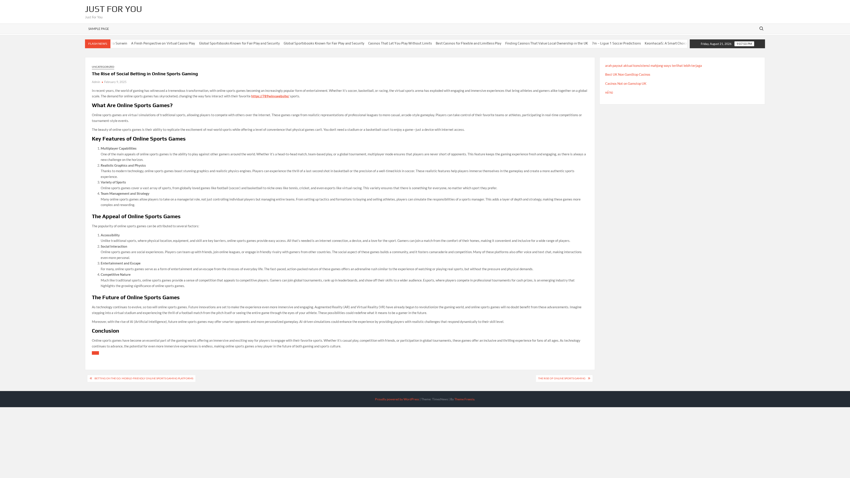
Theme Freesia (464, 399)
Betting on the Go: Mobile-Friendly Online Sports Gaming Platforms (144, 378)
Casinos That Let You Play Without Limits (376, 43)
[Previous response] (95, 353)
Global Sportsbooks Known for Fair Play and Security (216, 43)
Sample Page (98, 29)
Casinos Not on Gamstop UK (625, 83)
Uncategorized (103, 66)
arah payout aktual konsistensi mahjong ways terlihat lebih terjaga (653, 65)
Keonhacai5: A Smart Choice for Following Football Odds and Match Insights (680, 43)
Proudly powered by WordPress (397, 399)
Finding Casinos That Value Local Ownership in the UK (523, 43)
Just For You (113, 9)
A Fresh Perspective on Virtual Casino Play (140, 43)
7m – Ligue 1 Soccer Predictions (592, 43)
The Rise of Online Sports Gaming (561, 378)
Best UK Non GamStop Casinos (627, 74)
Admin (96, 82)
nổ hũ (609, 92)
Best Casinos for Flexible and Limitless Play (445, 43)
